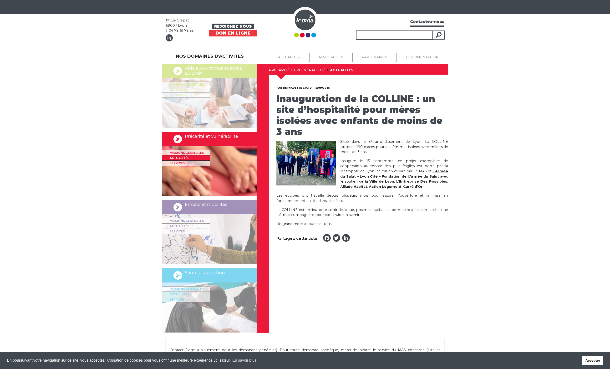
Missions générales (187, 84)
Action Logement (385, 186)
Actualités (179, 90)
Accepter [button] (592, 360)
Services (177, 95)
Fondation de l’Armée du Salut (410, 176)
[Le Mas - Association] (305, 22)
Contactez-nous (427, 21)
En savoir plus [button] (244, 360)
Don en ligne (233, 33)
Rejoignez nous (233, 26)
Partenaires (374, 57)
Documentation (422, 57)
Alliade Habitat (353, 186)
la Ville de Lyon (379, 181)
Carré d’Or (413, 186)
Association (331, 57)
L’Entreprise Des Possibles (421, 181)
